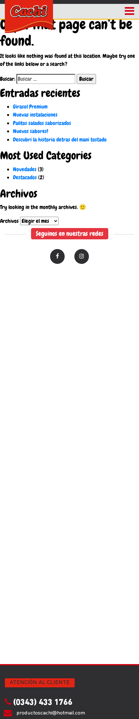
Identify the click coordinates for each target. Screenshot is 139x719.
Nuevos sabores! (30, 131)
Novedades (25, 169)
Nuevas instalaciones (35, 114)
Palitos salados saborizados (42, 123)
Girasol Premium (30, 106)
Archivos (9, 220)
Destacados (25, 177)
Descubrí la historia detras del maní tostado (60, 139)
